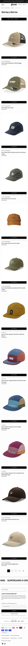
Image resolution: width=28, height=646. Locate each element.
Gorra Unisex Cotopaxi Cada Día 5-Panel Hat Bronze (12, 335)
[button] (3, 4)
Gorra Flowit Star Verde (7, 108)
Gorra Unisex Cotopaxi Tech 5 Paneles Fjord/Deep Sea (11, 428)
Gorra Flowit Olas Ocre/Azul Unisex (10, 243)
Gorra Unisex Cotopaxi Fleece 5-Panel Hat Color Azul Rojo (13, 381)
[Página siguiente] (23, 571)
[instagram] (5, 644)
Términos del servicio (5, 638)
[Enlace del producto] (14, 39)
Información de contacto (6, 640)
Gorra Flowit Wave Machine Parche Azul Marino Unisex (13, 153)
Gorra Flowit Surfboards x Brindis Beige (11, 63)
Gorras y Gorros (7, 8)
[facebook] (2, 644)
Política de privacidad (14, 613)
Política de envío (14, 638)
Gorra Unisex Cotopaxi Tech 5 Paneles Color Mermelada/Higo (12, 474)
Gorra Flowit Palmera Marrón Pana (10, 519)
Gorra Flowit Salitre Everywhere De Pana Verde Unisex (13, 289)
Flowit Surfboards (9, 625)
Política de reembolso (5, 635)
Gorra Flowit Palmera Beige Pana (9, 564)
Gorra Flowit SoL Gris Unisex (8, 199)
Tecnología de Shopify (17, 625)
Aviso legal (20, 638)
